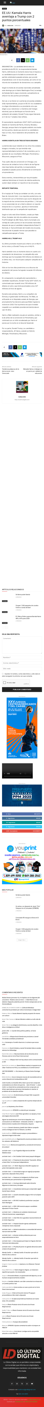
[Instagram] (17, 1384)
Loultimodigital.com (33, 1399)
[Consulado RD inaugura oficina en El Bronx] (8, 921)
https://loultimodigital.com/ (22, 399)
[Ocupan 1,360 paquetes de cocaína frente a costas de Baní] (8, 609)
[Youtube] (32, 1384)
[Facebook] (18, 60)
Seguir (38, 818)
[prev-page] (3, 627)
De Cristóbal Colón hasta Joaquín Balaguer (26, 1156)
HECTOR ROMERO (7, 1071)
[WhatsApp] (28, 60)
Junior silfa (5, 1031)
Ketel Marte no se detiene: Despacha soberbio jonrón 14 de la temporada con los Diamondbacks (22, 1002)
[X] (23, 60)
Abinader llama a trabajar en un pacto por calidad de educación (32, 371)
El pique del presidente (20, 1322)
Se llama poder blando (23, 594)
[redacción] (3, 26)
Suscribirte (37, 831)
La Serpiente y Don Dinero (15, 1106)
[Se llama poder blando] (8, 598)
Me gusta (37, 814)
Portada (4, 8)
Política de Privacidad (31, 1402)
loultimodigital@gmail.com (27, 1389)
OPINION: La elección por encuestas (24, 1110)
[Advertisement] (22, 496)
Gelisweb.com (19, 1402)
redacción (10, 25)
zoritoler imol (6, 1150)
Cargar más (21, 940)
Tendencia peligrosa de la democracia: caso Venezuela (10, 371)
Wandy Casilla (6, 1252)
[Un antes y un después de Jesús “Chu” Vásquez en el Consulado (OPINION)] (8, 909)
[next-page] (6, 627)
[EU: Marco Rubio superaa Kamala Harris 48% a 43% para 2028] (8, 620)
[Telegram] (32, 60)
